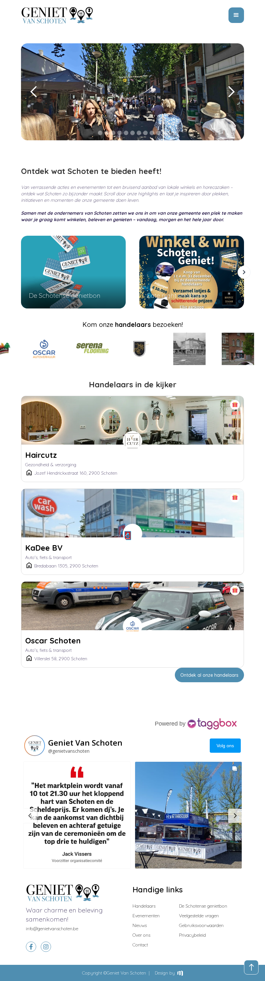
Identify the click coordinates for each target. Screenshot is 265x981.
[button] (236, 15)
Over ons (141, 935)
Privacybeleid (192, 935)
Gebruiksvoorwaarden (201, 925)
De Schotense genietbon (203, 906)
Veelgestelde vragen (199, 916)
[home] (57, 15)
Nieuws (139, 925)
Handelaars (143, 906)
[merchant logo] (28, 349)
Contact (140, 945)
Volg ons (225, 745)
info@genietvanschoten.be (52, 929)
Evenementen (146, 916)
